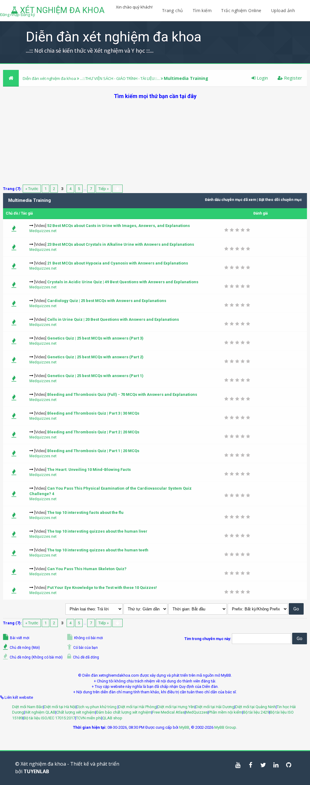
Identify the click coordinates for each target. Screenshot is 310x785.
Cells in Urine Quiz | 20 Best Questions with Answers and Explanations (113, 319)
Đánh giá (260, 213)
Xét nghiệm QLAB (40, 712)
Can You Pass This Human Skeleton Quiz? (87, 569)
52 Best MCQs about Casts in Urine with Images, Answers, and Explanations (118, 225)
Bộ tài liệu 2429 (256, 712)
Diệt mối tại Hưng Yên (176, 707)
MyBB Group (225, 727)
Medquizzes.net (43, 231)
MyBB (184, 727)
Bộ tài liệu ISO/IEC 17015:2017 (49, 718)
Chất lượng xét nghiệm (75, 712)
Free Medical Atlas (168, 712)
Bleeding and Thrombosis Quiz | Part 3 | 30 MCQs (93, 413)
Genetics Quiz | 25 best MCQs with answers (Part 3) (95, 338)
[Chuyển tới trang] (117, 189)
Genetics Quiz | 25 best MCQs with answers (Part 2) (95, 357)
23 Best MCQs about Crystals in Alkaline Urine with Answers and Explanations (120, 244)
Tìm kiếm (202, 10)
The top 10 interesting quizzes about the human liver (97, 531)
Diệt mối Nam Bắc (27, 707)
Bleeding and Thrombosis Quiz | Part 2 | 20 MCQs (93, 432)
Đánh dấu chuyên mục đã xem (230, 200)
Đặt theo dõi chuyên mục (280, 200)
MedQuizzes (197, 712)
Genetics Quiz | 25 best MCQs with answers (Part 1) (95, 375)
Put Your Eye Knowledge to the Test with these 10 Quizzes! (102, 587)
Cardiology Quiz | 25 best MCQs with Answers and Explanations (106, 300)
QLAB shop (112, 718)
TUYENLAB (36, 771)
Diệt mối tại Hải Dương (215, 707)
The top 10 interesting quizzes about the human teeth (97, 550)
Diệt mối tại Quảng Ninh (255, 707)
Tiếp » (103, 188)
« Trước (31, 188)
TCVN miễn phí (88, 718)
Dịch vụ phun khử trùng (97, 707)
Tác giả (27, 213)
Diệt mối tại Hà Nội (60, 707)
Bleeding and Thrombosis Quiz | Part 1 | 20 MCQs (93, 450)
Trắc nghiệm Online (242, 10)
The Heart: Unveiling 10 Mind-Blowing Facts (89, 469)
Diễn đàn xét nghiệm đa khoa (50, 78)
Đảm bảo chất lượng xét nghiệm (123, 712)
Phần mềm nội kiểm (225, 712)
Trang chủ (172, 10)
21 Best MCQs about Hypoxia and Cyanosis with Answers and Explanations (117, 263)
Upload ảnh (283, 10)
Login (262, 78)
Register (292, 78)
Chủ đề (12, 213)
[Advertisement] (155, 142)
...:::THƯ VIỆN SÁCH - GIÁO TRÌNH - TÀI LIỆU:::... (120, 78)
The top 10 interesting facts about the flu (85, 512)
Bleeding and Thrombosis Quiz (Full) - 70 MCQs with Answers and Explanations (122, 394)
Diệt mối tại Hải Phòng (137, 707)
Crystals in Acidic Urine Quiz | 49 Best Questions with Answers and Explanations (122, 282)
